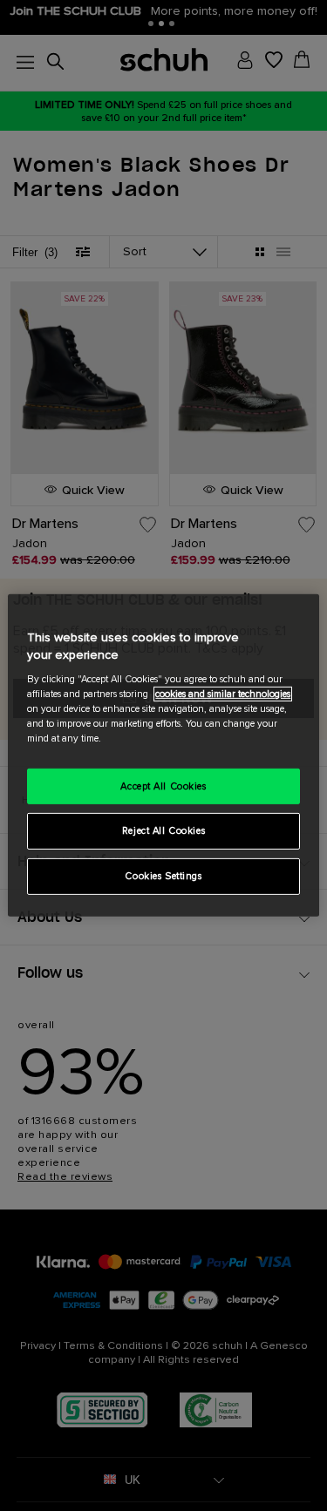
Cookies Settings (163, 876)
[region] (163, 755)
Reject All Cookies (163, 831)
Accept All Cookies (163, 785)
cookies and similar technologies (222, 694)
